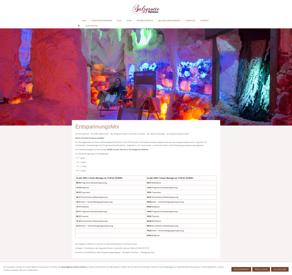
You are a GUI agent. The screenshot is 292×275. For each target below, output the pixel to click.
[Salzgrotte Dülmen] (77, 20)
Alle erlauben (279, 269)
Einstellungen (168, 267)
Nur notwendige (241, 269)
